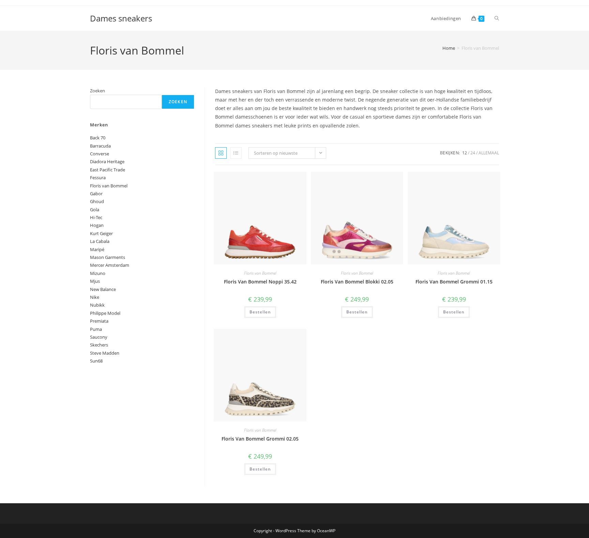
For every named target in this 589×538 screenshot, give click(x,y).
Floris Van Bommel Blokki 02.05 (357, 281)
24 (472, 153)
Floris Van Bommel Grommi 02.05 (260, 438)
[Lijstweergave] (236, 153)
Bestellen (260, 312)
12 (464, 153)
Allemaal (489, 153)
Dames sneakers (121, 18)
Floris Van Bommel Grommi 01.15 (454, 281)
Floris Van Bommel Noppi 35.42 (260, 281)
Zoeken (97, 91)
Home (448, 48)
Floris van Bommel (260, 273)
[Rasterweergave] (221, 153)
